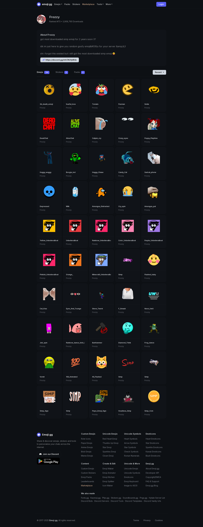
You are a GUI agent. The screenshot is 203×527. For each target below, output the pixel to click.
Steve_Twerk (97, 309)
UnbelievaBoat (72, 240)
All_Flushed (97, 377)
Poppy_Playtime (151, 138)
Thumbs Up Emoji (110, 443)
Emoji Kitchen (109, 477)
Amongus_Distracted (100, 206)
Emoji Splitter (108, 481)
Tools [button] (99, 4)
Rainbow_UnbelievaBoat (102, 240)
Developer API (152, 473)
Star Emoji (107, 447)
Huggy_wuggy (45, 172)
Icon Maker (108, 485)
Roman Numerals (131, 456)
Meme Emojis (87, 456)
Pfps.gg (105, 498)
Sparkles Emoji (109, 451)
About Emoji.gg (152, 468)
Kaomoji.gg (95, 498)
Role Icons (86, 439)
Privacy (147, 520)
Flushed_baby (150, 275)
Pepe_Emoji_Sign (99, 411)
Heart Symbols (130, 439)
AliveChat (70, 138)
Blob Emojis (86, 451)
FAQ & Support (152, 481)
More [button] (108, 4)
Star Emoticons (152, 443)
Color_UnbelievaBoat (127, 240)
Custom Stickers (88, 473)
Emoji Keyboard (131, 481)
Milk (67, 206)
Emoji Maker (108, 468)
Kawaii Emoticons (153, 451)
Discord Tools (117, 501)
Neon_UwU (149, 309)
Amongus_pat (150, 206)
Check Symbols (131, 451)
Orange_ (69, 275)
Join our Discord (50, 454)
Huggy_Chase (97, 172)
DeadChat (44, 138)
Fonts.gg (85, 498)
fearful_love (71, 104)
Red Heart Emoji (110, 439)
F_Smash (122, 309)
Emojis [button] (57, 4)
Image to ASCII (130, 485)
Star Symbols (130, 447)
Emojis (42, 72)
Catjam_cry (96, 138)
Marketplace (88, 4)
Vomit (42, 377)
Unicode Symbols (132, 473)
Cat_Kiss (43, 309)
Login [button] (161, 4)
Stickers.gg (116, 498)
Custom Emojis (87, 468)
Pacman (121, 104)
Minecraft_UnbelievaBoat (102, 275)
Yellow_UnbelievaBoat (49, 240)
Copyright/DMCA (153, 477)
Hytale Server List (157, 498)
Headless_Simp (124, 411)
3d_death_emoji (46, 104)
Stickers (76, 4)
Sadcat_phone (150, 172)
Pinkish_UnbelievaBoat (49, 275)
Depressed (44, 206)
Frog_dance (149, 343)
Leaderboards (87, 481)
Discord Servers (101, 501)
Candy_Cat (122, 172)
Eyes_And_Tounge (73, 309)
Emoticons (128, 477)
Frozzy (42, 108)
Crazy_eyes (123, 138)
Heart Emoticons (153, 439)
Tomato (95, 104)
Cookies (159, 520)
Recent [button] (158, 72)
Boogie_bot (71, 172)
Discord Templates (133, 501)
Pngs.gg (143, 498)
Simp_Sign (44, 411)
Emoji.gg (47, 434)
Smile (146, 104)
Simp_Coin (148, 411)
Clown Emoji (108, 456)
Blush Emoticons (153, 456)
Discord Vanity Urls (152, 501)
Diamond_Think (124, 343)
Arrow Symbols (131, 443)
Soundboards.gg (130, 498)
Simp (120, 275)
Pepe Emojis (86, 443)
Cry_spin (121, 206)
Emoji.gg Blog (152, 485)
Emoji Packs (86, 477)
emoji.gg (46, 4)
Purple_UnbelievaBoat (153, 240)
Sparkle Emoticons (154, 447)
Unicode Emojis (131, 468)
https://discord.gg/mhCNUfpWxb (61, 60)
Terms (136, 520)
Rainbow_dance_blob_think (77, 343)
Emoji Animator (109, 473)
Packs (67, 4)
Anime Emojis (87, 447)
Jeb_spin (43, 343)
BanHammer (97, 343)
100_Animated (71, 377)
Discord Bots (87, 501)
